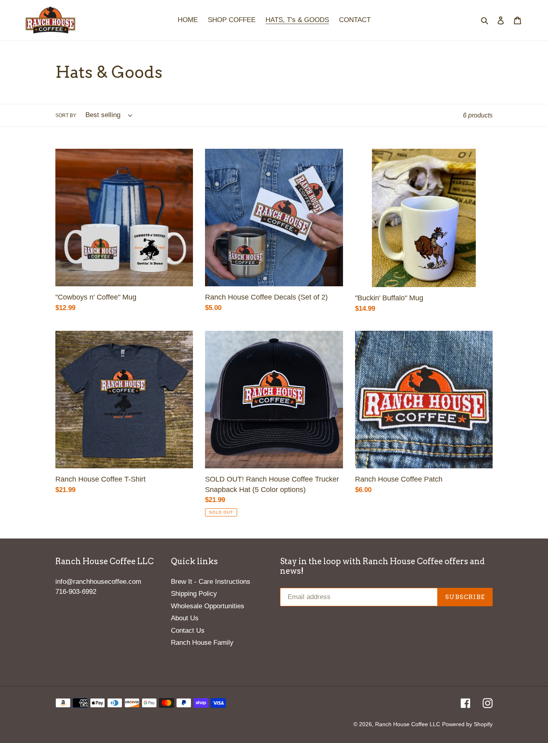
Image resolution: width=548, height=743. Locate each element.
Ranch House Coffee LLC (407, 724)
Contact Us (188, 630)
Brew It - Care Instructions (210, 581)
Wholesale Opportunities (207, 606)
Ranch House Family (202, 642)
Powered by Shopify (467, 724)
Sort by (65, 115)
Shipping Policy (194, 593)
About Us (185, 618)
